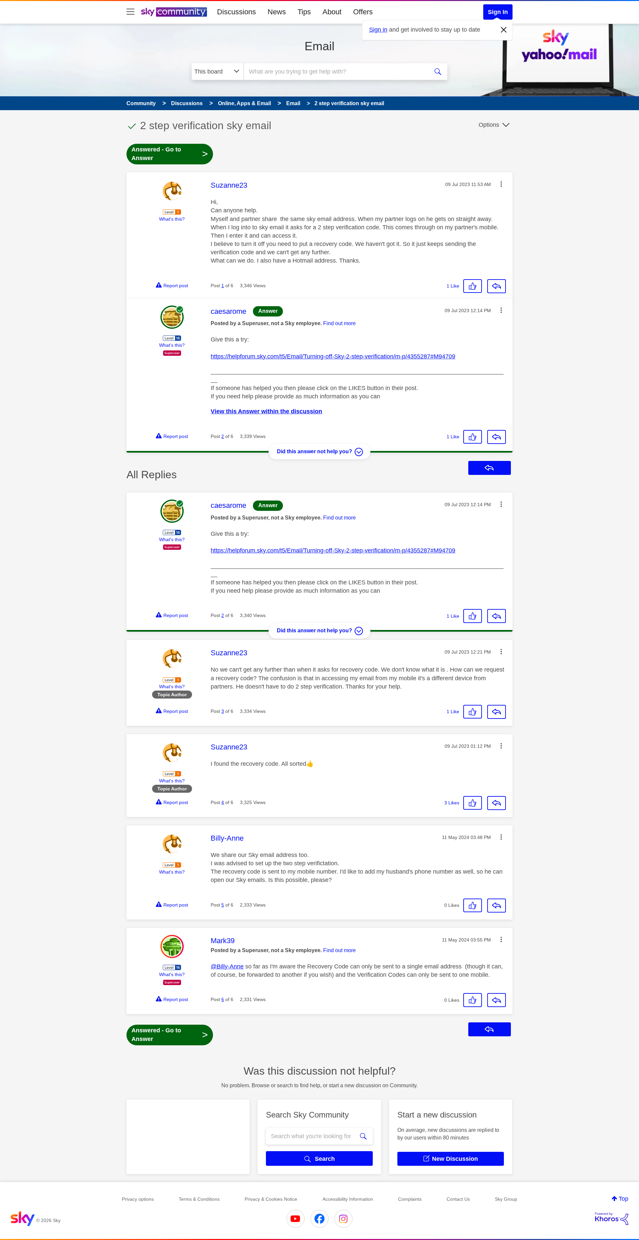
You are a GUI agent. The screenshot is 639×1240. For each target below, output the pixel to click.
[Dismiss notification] (504, 30)
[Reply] (496, 286)
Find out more (339, 323)
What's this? (172, 219)
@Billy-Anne (227, 966)
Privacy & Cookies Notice (271, 1199)
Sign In (498, 12)
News (277, 12)
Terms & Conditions (199, 1199)
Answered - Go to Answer (169, 153)
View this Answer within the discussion (266, 411)
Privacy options (138, 1199)
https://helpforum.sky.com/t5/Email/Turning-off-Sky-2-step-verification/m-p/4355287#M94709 (333, 356)
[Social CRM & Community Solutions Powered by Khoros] (611, 1218)
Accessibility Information (347, 1199)
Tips (304, 12)
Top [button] (623, 1198)
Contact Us (458, 1199)
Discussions (236, 12)
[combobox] (335, 71)
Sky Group (506, 1199)
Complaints (410, 1199)
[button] (501, 184)
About (331, 12)
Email (319, 46)
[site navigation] (130, 12)
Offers (363, 12)
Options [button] (489, 124)
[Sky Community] (174, 12)
